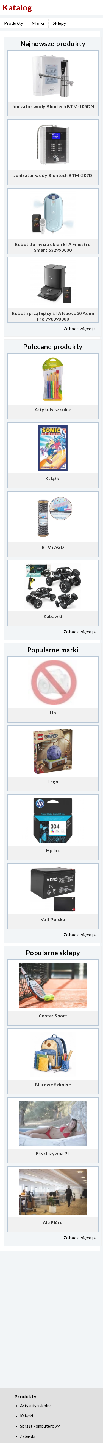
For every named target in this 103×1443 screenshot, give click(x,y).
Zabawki (27, 1436)
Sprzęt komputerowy (40, 1426)
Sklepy (59, 23)
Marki (38, 23)
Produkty (13, 23)
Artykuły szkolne (36, 1405)
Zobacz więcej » (79, 328)
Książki (26, 1416)
